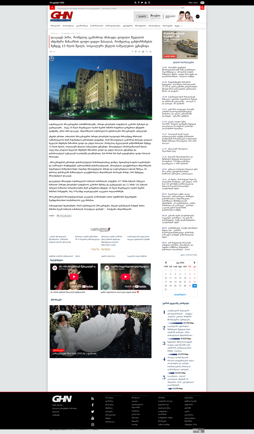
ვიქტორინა (189, 405)
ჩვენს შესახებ (57, 405)
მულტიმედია (56, 260)
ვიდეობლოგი (163, 405)
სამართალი (96, 25)
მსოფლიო (140, 25)
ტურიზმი (188, 408)
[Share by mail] (143, 52)
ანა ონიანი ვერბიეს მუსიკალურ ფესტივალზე (67, 292)
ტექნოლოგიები (191, 401)
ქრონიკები (56, 299)
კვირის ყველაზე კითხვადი (175, 303)
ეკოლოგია (136, 414)
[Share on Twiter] (139, 52)
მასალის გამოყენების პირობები (64, 408)
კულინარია (189, 415)
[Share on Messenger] (135, 52)
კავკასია (135, 401)
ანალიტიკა (154, 25)
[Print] (150, 52)
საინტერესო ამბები (165, 418)
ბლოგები (168, 25)
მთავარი (55, 25)
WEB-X (89, 430)
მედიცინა (135, 421)
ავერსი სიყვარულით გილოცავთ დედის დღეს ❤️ (120, 292)
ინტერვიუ (108, 408)
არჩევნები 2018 (191, 425)
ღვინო (187, 411)
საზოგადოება (113, 25)
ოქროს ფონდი (164, 425)
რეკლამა (55, 412)
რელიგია (135, 418)
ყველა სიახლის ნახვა (188, 255)
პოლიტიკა (68, 25)
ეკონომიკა (82, 25)
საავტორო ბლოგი (165, 401)
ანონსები (161, 398)
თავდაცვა (135, 411)
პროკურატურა (65, 216)
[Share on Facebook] (132, 52)
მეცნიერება (189, 398)
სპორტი (135, 425)
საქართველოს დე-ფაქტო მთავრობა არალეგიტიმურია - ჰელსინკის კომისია (87, 8)
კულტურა (128, 25)
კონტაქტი (56, 415)
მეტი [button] (177, 25)
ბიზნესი (108, 418)
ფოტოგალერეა (164, 408)
